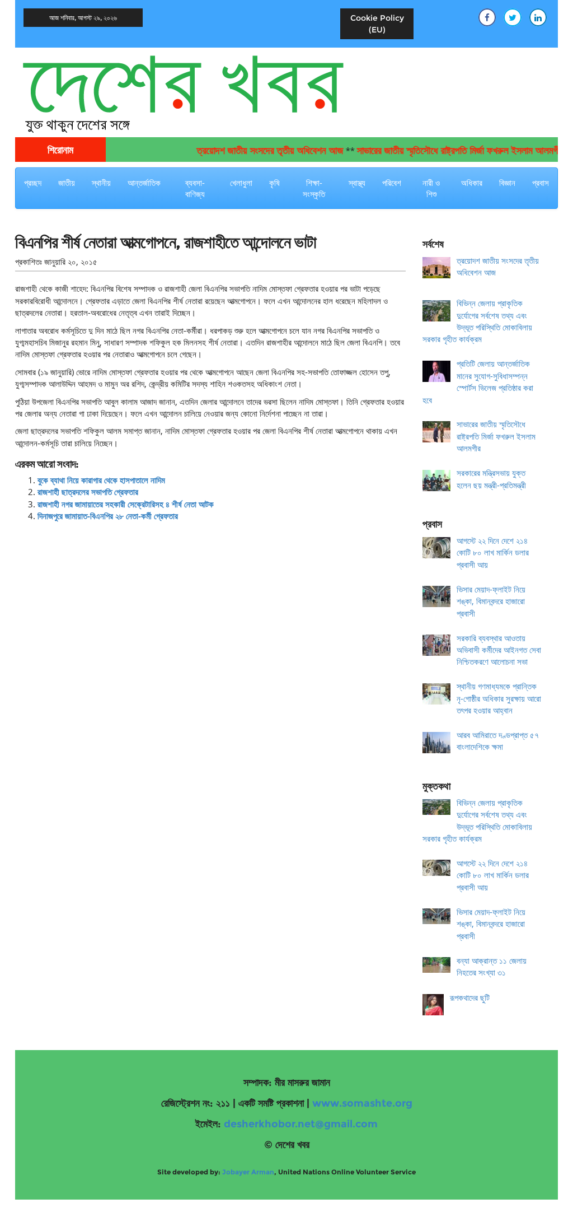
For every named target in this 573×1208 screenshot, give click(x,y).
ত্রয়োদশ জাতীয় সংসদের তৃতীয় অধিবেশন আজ (255, 150)
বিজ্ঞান (507, 182)
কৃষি (274, 182)
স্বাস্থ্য (357, 182)
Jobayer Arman (248, 1172)
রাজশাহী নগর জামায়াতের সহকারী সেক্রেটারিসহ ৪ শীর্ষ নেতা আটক (125, 504)
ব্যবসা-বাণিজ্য (195, 188)
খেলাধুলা (241, 182)
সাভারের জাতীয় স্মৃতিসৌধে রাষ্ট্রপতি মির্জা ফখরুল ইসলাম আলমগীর (445, 150)
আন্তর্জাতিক (144, 182)
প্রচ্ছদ (32, 182)
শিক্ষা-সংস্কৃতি (314, 188)
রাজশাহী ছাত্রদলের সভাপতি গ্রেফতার (87, 491)
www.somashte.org (362, 1103)
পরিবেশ (391, 182)
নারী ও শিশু (431, 188)
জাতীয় (66, 182)
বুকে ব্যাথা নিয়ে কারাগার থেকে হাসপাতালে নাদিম (101, 480)
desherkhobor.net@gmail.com (301, 1124)
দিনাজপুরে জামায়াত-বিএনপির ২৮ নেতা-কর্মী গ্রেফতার (107, 515)
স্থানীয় (101, 182)
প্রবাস (540, 182)
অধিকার (471, 182)
